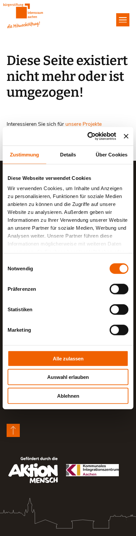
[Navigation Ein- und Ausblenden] (122, 19)
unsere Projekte (83, 123)
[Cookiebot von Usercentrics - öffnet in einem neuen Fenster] (88, 136)
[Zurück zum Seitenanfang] (13, 430)
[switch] (119, 289)
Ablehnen (68, 395)
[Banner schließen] (126, 136)
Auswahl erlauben (68, 377)
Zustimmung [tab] (24, 154)
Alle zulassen (68, 358)
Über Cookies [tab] (111, 154)
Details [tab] (68, 154)
